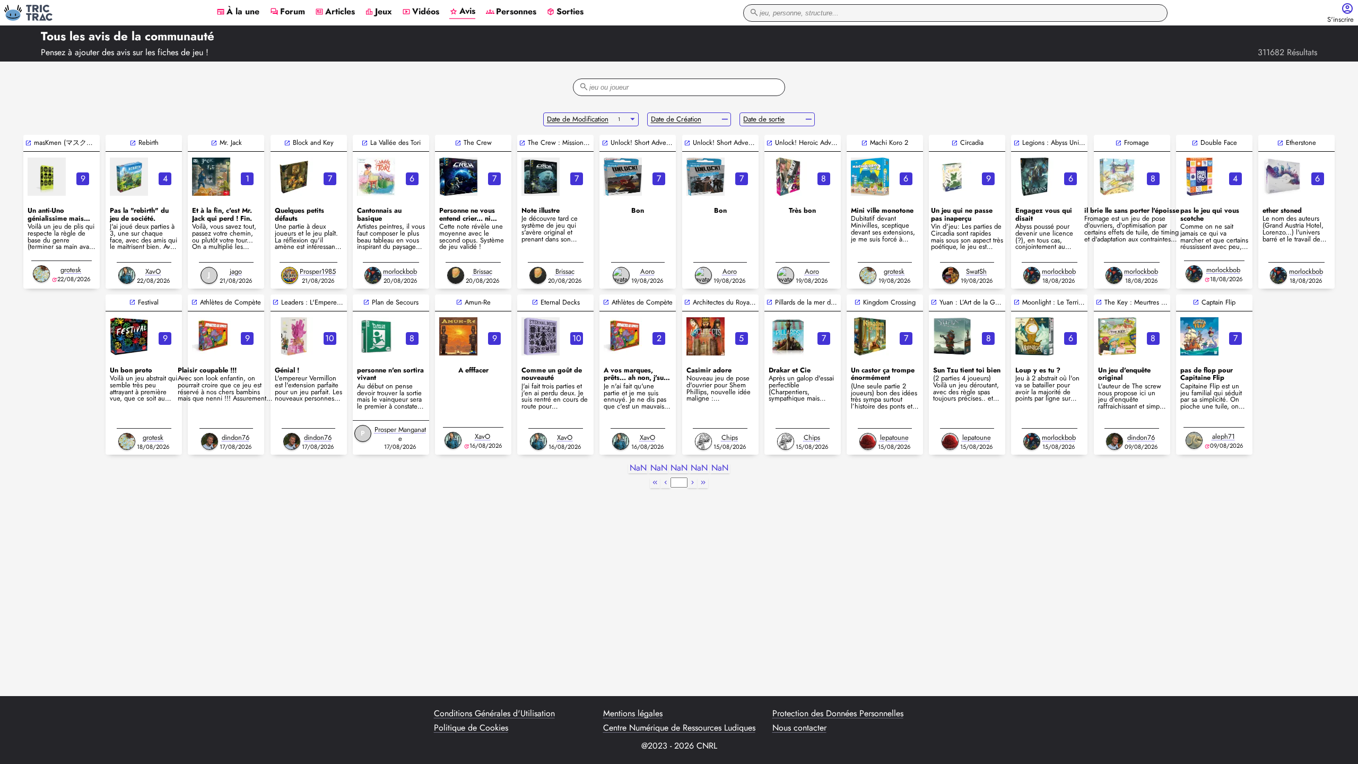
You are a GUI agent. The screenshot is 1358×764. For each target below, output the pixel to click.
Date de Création (676, 119)
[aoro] (621, 275)
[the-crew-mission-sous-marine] (540, 177)
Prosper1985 (318, 271)
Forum (287, 12)
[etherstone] (1282, 177)
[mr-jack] (211, 177)
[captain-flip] (1199, 336)
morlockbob (400, 271)
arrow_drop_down (632, 119)
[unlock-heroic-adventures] (788, 177)
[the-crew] (458, 177)
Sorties (565, 12)
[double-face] (1199, 177)
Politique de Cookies (471, 728)
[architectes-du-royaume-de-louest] (705, 336)
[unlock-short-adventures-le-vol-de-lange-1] (705, 177)
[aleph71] (1194, 440)
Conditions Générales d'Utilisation (494, 713)
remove (724, 119)
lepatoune (894, 437)
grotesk (70, 270)
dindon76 (235, 437)
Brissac (482, 271)
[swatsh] (950, 275)
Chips (729, 437)
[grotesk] (41, 273)
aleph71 (1223, 436)
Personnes (511, 12)
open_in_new (28, 143)
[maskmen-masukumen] (47, 177)
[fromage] (1117, 177)
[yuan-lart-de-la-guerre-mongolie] (952, 336)
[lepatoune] (867, 441)
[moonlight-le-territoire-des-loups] (1034, 336)
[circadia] (952, 177)
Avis (462, 11)
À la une (237, 12)
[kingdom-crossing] (870, 336)
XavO (153, 271)
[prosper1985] (289, 275)
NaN (638, 468)
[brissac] (455, 275)
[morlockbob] (372, 275)
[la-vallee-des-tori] (376, 177)
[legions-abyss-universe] (1034, 177)
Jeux (378, 12)
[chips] (703, 441)
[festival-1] (129, 336)
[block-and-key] (294, 177)
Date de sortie (764, 119)
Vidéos (420, 12)
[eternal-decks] (540, 336)
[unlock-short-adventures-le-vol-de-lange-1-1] (623, 177)
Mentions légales (633, 713)
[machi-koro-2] (870, 177)
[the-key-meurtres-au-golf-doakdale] (1117, 336)
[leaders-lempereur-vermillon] (294, 336)
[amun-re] (458, 336)
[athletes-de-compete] (211, 336)
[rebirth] (129, 177)
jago (236, 271)
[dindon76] (209, 441)
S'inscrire (1340, 20)
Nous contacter (799, 728)
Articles (335, 12)
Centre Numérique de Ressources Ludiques (679, 728)
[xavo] (126, 275)
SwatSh (976, 271)
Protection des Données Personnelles (837, 713)
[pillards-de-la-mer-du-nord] (788, 336)
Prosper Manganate (400, 434)
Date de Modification (577, 119)
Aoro (647, 271)
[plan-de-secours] (376, 336)
